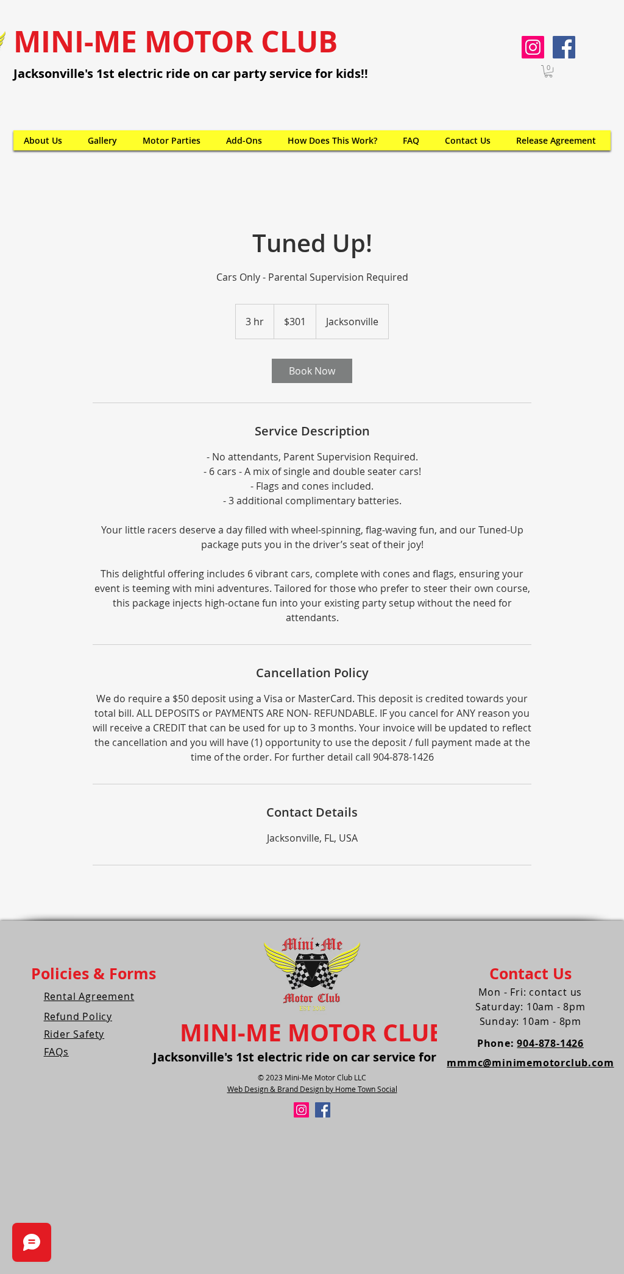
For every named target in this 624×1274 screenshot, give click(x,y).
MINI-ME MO (254, 1032)
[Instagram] (533, 47)
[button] (548, 71)
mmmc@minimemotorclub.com (530, 1062)
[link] (312, 371)
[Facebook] (564, 47)
